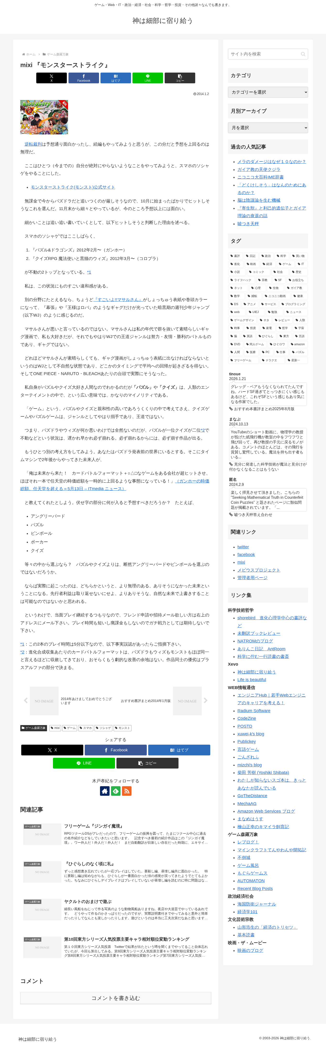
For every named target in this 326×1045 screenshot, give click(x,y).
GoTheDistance (252, 795)
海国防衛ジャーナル (256, 904)
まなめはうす (250, 819)
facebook (246, 554)
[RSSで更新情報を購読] (126, 791)
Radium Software (253, 710)
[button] (180, 78)
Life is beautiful (251, 679)
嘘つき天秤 (248, 223)
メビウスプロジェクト (258, 570)
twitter (243, 547)
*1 (89, 272)
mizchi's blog (249, 765)
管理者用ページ (252, 577)
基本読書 (246, 935)
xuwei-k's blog (250, 734)
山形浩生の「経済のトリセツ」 (267, 927)
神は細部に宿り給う (256, 672)
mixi (57, 728)
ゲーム (71, 728)
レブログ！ (248, 842)
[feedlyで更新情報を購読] (116, 791)
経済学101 (247, 911)
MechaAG (247, 803)
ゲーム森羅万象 (36, 728)
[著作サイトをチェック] (105, 791)
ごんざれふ (248, 757)
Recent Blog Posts (255, 888)
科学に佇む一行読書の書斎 (263, 656)
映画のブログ (250, 950)
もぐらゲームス (252, 873)
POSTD (244, 726)
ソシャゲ (105, 728)
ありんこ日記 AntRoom (261, 649)
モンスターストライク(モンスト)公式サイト (73, 187)
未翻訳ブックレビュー (258, 633)
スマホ (87, 728)
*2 (203, 430)
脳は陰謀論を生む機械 (258, 200)
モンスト (124, 728)
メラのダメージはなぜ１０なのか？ (271, 161)
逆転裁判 (33, 144)
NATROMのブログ (255, 641)
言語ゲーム (248, 749)
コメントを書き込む (115, 998)
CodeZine (246, 718)
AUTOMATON (251, 880)
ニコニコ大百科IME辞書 (260, 177)
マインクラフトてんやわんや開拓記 (271, 850)
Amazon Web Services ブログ (266, 811)
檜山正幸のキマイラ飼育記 (263, 826)
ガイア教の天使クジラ (258, 169)
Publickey (246, 741)
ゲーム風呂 (248, 865)
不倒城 (243, 857)
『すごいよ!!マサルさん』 (118, 299)
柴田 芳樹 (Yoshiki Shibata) (263, 772)
